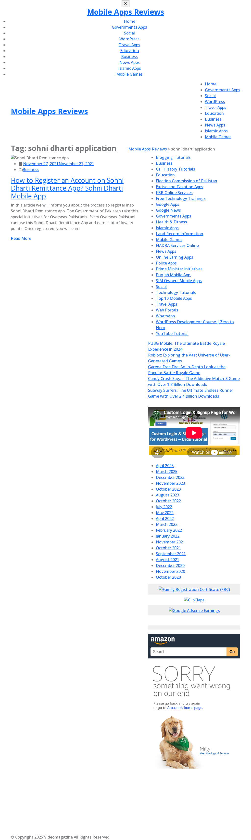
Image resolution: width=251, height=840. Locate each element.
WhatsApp (165, 316)
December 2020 (170, 565)
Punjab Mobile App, (173, 274)
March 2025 (166, 471)
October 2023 (168, 489)
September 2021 (171, 553)
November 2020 (170, 571)
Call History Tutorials (175, 169)
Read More (21, 238)
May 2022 (165, 512)
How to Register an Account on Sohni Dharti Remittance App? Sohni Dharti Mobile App (67, 188)
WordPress (129, 39)
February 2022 (169, 530)
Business (129, 56)
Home (129, 21)
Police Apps (166, 263)
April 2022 (165, 518)
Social (129, 33)
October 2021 (168, 548)
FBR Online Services (174, 192)
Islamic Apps (129, 68)
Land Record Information (179, 233)
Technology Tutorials (176, 292)
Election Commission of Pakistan (186, 181)
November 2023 (170, 483)
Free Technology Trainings (181, 198)
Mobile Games (129, 74)
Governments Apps (129, 27)
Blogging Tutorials (173, 157)
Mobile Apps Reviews (125, 12)
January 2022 (167, 536)
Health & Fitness (171, 222)
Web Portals (167, 310)
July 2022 (164, 506)
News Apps (129, 62)
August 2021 (167, 559)
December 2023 (170, 477)
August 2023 (167, 495)
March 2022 (166, 524)
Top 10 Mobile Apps (174, 298)
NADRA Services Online (177, 245)
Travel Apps (129, 44)
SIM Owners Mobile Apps (179, 280)
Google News (168, 210)
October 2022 (168, 501)
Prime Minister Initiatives (179, 269)
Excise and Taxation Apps (179, 186)
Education (129, 50)
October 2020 (168, 577)
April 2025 (165, 465)
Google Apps (167, 204)
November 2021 (170, 542)
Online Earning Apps (174, 257)
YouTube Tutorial (172, 333)
